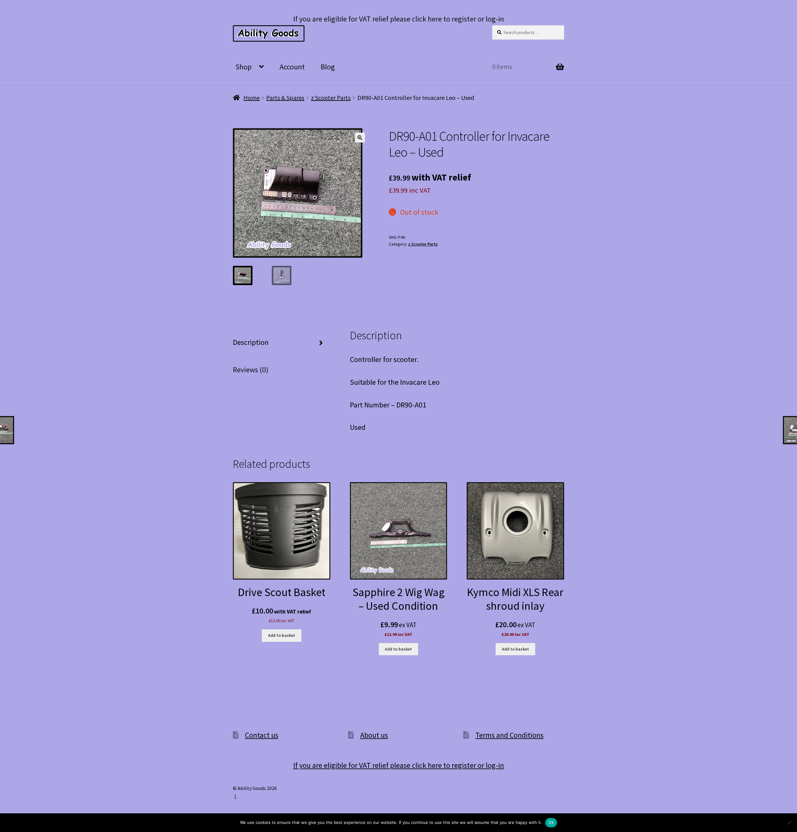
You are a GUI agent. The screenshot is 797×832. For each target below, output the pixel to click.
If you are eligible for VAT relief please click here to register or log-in (398, 19)
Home (251, 97)
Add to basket (281, 635)
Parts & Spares (285, 97)
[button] (360, 138)
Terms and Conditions (509, 735)
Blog (328, 67)
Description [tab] (251, 342)
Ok (551, 822)
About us (374, 735)
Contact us (261, 735)
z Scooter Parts (331, 97)
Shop (243, 67)
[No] (789, 823)
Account (292, 67)
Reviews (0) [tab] (250, 369)
